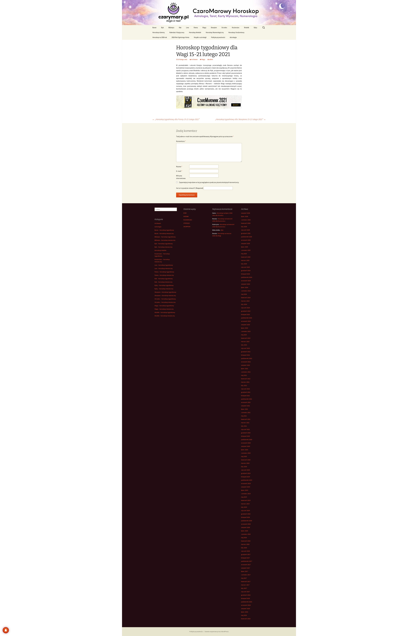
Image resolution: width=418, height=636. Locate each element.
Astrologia (233, 37)
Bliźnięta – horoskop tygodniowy (165, 237)
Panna (196, 27)
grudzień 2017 (245, 554)
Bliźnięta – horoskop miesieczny (165, 240)
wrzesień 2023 (246, 321)
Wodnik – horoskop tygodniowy (165, 312)
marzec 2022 (245, 382)
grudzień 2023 (245, 311)
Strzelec (224, 27)
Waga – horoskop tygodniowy (164, 306)
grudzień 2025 (245, 233)
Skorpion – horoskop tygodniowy (165, 292)
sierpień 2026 (245, 213)
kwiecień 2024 (245, 298)
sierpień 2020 (245, 446)
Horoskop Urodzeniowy (236, 32)
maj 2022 (244, 375)
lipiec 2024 (244, 287)
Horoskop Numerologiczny (215, 32)
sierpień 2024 (245, 284)
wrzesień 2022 (246, 362)
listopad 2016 (245, 598)
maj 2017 (244, 578)
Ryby (255, 27)
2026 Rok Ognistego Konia (180, 37)
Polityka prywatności (218, 37)
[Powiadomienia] (6, 630)
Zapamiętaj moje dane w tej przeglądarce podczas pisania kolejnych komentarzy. (209, 182)
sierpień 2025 (245, 243)
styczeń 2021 (245, 429)
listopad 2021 (245, 396)
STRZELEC (186, 223)
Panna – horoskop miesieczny (164, 275)
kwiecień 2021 (245, 419)
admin (211, 59)
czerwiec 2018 (245, 534)
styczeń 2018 (245, 551)
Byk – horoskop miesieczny (163, 247)
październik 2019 (246, 480)
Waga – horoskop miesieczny (164, 309)
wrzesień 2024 (246, 281)
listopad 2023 (245, 314)
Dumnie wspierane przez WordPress (217, 632)
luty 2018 (244, 548)
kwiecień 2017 (245, 581)
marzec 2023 (245, 341)
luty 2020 (244, 467)
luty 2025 (244, 264)
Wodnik (246, 27)
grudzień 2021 (245, 392)
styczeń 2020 (245, 470)
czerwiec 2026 (245, 220)
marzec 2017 (245, 585)
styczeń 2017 (245, 592)
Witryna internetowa (180, 177)
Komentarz (181, 141)
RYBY (185, 213)
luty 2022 (244, 385)
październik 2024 (246, 277)
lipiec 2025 (244, 247)
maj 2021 (244, 416)
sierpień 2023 (245, 325)
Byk (162, 27)
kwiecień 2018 (245, 541)
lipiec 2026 (244, 216)
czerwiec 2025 (245, 250)
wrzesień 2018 (246, 524)
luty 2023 (244, 345)
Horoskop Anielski (195, 32)
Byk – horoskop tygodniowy (164, 244)
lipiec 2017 (244, 571)
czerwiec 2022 (245, 372)
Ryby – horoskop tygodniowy (164, 285)
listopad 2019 (245, 477)
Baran (154, 27)
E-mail (179, 171)
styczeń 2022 (245, 389)
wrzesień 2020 (246, 443)
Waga (204, 27)
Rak (180, 27)
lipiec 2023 (244, 328)
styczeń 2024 (245, 308)
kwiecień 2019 (245, 500)
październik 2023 (246, 318)
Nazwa (179, 166)
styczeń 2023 (245, 348)
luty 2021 (244, 426)
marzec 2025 (245, 260)
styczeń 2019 (245, 510)
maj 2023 (244, 335)
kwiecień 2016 (245, 619)
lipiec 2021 (244, 409)
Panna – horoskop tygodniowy (164, 272)
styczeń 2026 (245, 230)
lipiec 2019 (244, 490)
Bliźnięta (171, 27)
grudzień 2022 (245, 352)
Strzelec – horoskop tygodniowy (165, 299)
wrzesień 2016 (246, 605)
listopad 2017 (245, 558)
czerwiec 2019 (245, 494)
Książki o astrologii (200, 37)
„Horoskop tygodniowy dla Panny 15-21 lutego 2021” (176, 119)
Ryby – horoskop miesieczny (164, 289)
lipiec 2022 (244, 369)
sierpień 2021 (245, 406)
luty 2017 (244, 588)
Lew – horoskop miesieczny (164, 268)
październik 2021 (246, 399)
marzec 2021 (245, 423)
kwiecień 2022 (245, 379)
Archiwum (194, 59)
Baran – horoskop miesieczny (164, 233)
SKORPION (186, 227)
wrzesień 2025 (246, 240)
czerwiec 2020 (245, 453)
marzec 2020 (245, 463)
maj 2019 (244, 497)
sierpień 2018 (245, 527)
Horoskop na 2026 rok (159, 37)
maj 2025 (244, 254)
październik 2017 (246, 561)
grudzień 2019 (245, 473)
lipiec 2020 (244, 450)
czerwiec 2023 (245, 331)
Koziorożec (235, 27)
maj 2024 (244, 294)
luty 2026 (244, 227)
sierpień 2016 (245, 609)
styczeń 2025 (245, 267)
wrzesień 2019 (246, 483)
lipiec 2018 (244, 531)
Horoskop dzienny (158, 32)
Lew (187, 27)
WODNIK (186, 216)
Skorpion (214, 27)
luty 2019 (244, 507)
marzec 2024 (245, 301)
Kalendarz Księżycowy (176, 32)
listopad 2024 (245, 274)
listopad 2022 (245, 355)
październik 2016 (246, 602)
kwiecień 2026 (245, 223)
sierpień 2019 (245, 487)
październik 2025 (246, 237)
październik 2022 (246, 358)
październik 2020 (246, 440)
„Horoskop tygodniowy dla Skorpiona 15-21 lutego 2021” (240, 119)
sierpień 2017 (245, 568)
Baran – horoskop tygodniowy (164, 230)
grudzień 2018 (245, 514)
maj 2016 (244, 615)
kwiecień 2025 (245, 257)
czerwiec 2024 (245, 291)
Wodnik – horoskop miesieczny (165, 316)
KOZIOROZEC (187, 220)
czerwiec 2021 (245, 412)
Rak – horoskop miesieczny (163, 282)
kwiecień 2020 (245, 460)
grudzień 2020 (245, 433)
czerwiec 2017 (245, 575)
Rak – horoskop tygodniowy (164, 279)
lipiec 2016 (244, 612)
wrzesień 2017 (246, 565)
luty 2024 (244, 304)
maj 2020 (244, 456)
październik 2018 (246, 521)
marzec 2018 (245, 544)
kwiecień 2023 (245, 338)
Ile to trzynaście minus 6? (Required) (189, 188)
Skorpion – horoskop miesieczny (165, 295)
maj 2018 (244, 538)
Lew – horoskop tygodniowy (164, 265)
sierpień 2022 (245, 365)
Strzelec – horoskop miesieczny (165, 302)
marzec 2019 (245, 504)
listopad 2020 (245, 436)
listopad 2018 (245, 517)
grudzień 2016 (245, 595)
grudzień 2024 (245, 270)
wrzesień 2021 (246, 402)
